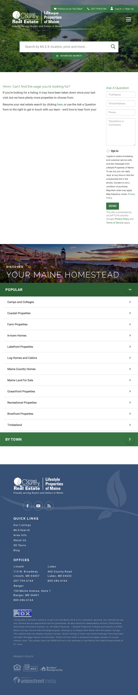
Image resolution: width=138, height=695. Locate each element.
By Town (13, 439)
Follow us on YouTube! (70, 9)
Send (112, 206)
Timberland (14, 425)
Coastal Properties (19, 313)
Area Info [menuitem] (20, 535)
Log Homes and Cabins (22, 358)
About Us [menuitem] (19, 540)
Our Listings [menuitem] (22, 525)
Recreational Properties (22, 402)
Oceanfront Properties (21, 391)
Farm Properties (17, 324)
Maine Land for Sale (20, 380)
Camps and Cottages (20, 302)
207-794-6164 (98, 9)
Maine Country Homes (21, 369)
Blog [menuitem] (16, 550)
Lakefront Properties (20, 346)
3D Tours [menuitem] (19, 545)
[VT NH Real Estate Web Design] (69, 680)
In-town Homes (16, 335)
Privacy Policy (122, 219)
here (60, 104)
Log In (118, 9)
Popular (13, 289)
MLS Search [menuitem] (21, 530)
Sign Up (129, 9)
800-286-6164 (57, 580)
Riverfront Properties (20, 413)
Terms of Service (114, 222)
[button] (113, 46)
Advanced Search (71, 56)
